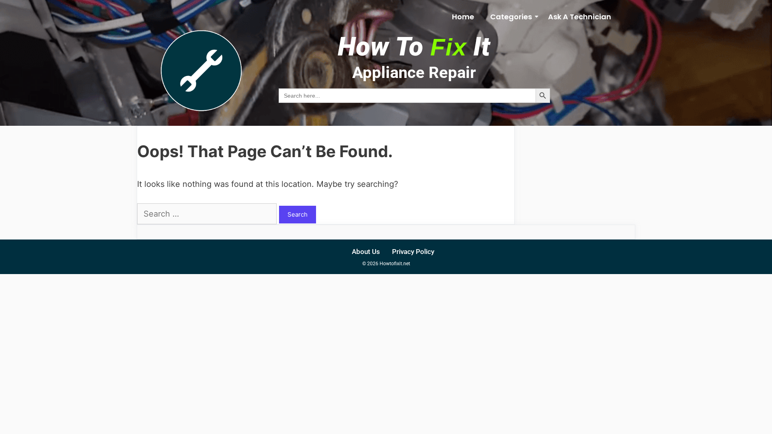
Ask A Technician (579, 17)
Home (463, 17)
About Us (366, 252)
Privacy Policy (413, 252)
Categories (511, 17)
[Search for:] (208, 214)
